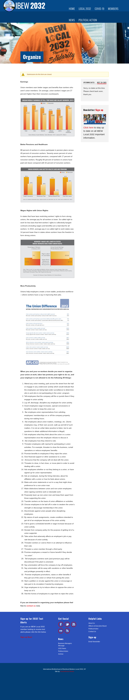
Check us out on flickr (60, 630)
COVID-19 (99, 9)
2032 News (62, 648)
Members (113, 9)
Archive (60, 654)
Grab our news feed (67, 630)
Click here (88, 127)
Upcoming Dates (88, 82)
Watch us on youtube (73, 624)
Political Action (87, 20)
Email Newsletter (94, 642)
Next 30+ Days (101, 82)
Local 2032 (85, 9)
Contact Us (92, 631)
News (72, 20)
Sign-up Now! (26, 637)
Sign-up (99, 110)
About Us (91, 623)
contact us (31, 606)
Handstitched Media (67, 671)
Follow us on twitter (67, 624)
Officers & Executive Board (97, 626)
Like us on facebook (60, 624)
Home (72, 9)
